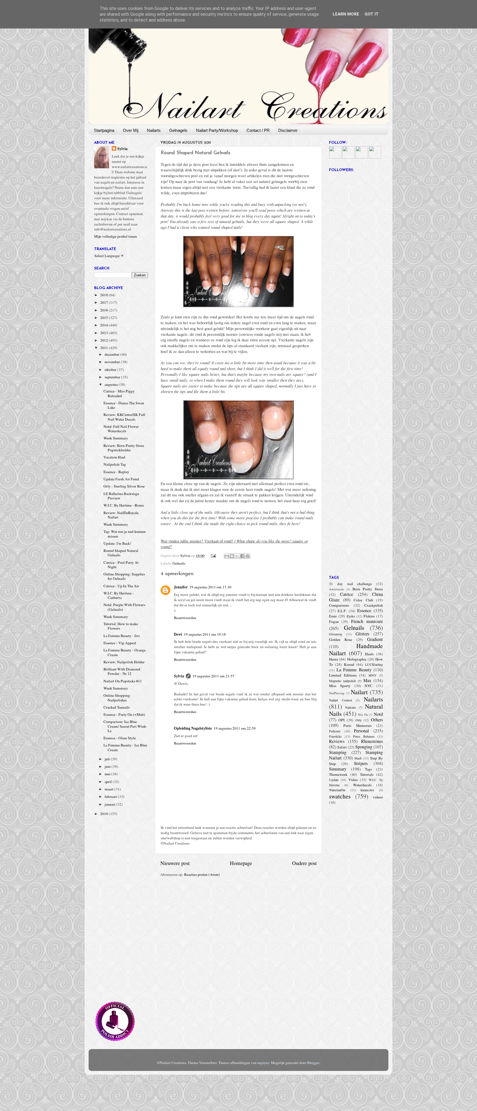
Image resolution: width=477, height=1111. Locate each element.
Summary (337, 769)
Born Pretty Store (368, 588)
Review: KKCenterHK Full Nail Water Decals (124, 416)
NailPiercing (336, 693)
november (113, 361)
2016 (104, 310)
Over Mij (130, 130)
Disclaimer (288, 130)
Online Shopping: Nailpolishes (117, 697)
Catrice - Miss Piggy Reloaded (119, 393)
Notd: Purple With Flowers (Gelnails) (124, 607)
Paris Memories (357, 725)
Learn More (346, 14)
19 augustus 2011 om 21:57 (213, 676)
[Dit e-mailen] (226, 556)
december (112, 354)
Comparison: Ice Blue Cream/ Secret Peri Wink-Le (125, 726)
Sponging (363, 747)
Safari (342, 747)
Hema (333, 659)
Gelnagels (178, 130)
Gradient (375, 639)
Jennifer (181, 587)
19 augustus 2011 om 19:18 (205, 634)
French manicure (367, 621)
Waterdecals (362, 784)
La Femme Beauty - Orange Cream (125, 652)
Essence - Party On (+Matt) (124, 714)
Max (367, 680)
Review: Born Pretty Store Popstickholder (124, 447)
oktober (111, 369)
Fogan (334, 621)
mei (108, 773)
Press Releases (364, 736)
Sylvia (179, 676)
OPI (341, 719)
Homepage (241, 863)
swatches (340, 796)
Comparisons (339, 605)
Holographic (357, 659)
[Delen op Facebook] (242, 556)
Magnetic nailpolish (342, 680)
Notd (378, 714)
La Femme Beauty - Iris (122, 635)
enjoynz (263, 1062)
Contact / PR (258, 130)
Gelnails (179, 563)
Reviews (336, 741)
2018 (104, 294)
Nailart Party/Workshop (217, 130)
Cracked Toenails (117, 707)
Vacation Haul (114, 457)
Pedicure (334, 731)
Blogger (313, 1062)
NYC (368, 685)
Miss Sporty (340, 685)
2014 (104, 325)
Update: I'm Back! (117, 543)
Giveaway (335, 634)
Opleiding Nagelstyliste (193, 728)
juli (108, 758)
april (109, 781)
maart (109, 789)
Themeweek (338, 774)
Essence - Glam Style (120, 737)
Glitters (362, 634)
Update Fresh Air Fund (121, 478)
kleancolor (367, 790)
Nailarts (154, 130)
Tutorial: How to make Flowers (121, 626)
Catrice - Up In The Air (121, 585)
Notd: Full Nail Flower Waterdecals (121, 428)
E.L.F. (342, 610)
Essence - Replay (116, 471)
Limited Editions (343, 675)
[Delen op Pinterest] (247, 556)
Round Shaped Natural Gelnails (121, 552)
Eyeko (351, 616)
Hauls (369, 653)
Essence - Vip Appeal (120, 642)
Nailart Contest (340, 700)
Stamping (337, 752)
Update (333, 779)
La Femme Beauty (354, 670)
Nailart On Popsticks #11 (123, 680)
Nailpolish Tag (115, 464)
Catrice (346, 594)
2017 (104, 302)
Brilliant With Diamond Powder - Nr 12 (122, 671)
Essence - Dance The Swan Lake (124, 405)
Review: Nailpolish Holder (124, 661)
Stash (358, 758)
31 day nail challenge (350, 583)
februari (111, 796)
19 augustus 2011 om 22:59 (235, 728)
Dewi (178, 634)
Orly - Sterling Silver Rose (124, 486)
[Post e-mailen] (213, 555)
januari (110, 804)
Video (353, 779)
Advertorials (336, 589)
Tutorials (366, 774)
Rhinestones (372, 741)
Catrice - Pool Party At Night (121, 564)
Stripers (361, 763)
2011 (104, 347)
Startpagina (104, 130)
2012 (104, 340)
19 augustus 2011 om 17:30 (210, 587)
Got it (372, 14)
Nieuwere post (175, 863)
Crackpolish (373, 605)
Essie (333, 616)
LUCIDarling (374, 664)
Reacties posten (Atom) (202, 874)
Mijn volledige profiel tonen (115, 236)
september (113, 376)
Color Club (363, 600)
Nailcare (350, 707)
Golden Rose (340, 639)
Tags (368, 769)
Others (377, 720)
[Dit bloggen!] (232, 556)
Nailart (359, 692)
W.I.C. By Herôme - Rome (124, 505)
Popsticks (335, 736)
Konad (349, 664)
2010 (104, 813)
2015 (104, 317)
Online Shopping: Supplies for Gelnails (124, 576)
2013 (104, 332)
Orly (359, 720)
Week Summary (116, 438)
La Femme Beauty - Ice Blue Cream (125, 747)
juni (108, 766)
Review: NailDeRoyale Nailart (121, 515)
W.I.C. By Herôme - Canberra (119, 595)
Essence (364, 610)
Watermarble (337, 790)
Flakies (369, 616)
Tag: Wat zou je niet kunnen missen (125, 533)
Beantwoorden (185, 617)
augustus (112, 384)
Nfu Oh (363, 715)
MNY (373, 675)
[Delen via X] (237, 556)
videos (378, 797)
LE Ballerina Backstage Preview (121, 496)
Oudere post (304, 863)
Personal (361, 731)
